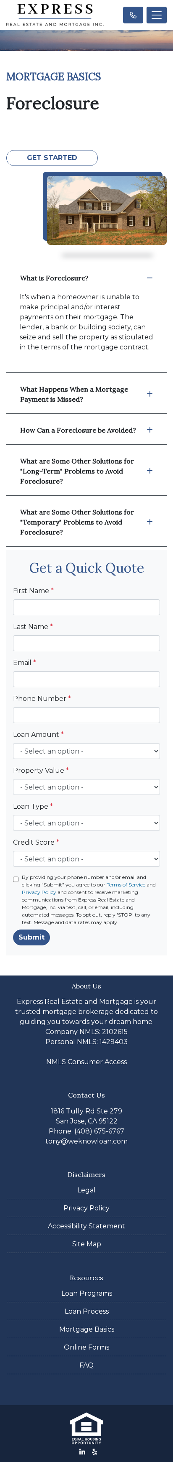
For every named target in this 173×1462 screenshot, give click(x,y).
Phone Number (42, 699)
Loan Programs (86, 1293)
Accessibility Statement (86, 1226)
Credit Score (36, 842)
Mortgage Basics (86, 1329)
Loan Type (33, 806)
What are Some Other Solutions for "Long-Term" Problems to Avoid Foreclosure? (77, 471)
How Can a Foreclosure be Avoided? (78, 430)
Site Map (86, 1244)
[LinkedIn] (82, 1452)
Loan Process (87, 1311)
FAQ (86, 1365)
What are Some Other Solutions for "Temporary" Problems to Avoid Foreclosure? (77, 522)
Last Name (33, 627)
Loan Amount (38, 735)
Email (24, 663)
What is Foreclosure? (54, 278)
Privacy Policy (39, 892)
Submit (31, 937)
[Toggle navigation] (157, 15)
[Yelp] (94, 1452)
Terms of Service (126, 884)
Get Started (52, 158)
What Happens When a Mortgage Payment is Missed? (74, 394)
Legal (86, 1190)
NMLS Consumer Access (86, 1062)
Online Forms (86, 1347)
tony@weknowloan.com (86, 1141)
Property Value (41, 770)
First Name (33, 591)
